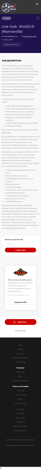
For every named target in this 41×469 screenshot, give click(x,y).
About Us (20, 353)
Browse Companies (20, 380)
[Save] (37, 19)
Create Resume (21, 395)
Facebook (20, 409)
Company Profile (20, 302)
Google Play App (20, 430)
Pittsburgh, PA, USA (29, 36)
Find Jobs (20, 390)
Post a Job (21, 372)
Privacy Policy (20, 362)
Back (7, 18)
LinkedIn (22, 418)
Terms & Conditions (20, 358)
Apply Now (22, 322)
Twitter (22, 413)
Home (20, 345)
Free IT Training (20, 403)
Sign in (20, 376)
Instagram (20, 422)
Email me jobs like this (14, 239)
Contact (20, 349)
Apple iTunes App (20, 426)
